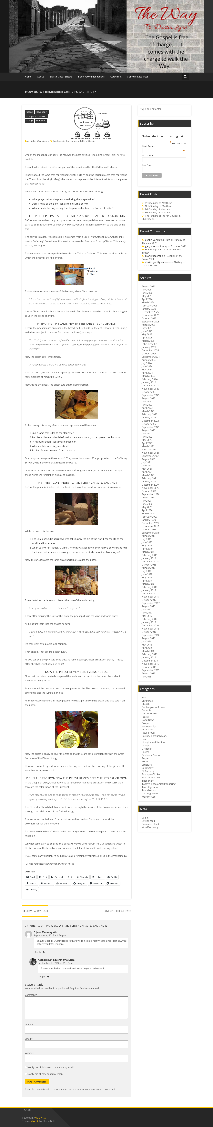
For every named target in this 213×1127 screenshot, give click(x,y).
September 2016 (151, 635)
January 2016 (149, 657)
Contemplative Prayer (153, 707)
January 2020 (149, 519)
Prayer (145, 758)
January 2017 (149, 622)
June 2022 (147, 436)
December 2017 (150, 593)
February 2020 (149, 516)
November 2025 (150, 315)
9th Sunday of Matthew (157, 209)
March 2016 (148, 651)
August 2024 (148, 360)
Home (28, 76)
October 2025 (149, 318)
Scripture (147, 764)
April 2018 (147, 580)
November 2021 (150, 452)
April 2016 (147, 647)
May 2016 (147, 644)
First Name (147, 155)
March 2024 (148, 376)
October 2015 (149, 667)
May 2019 (147, 545)
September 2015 (151, 670)
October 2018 (149, 564)
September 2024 (151, 356)
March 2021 (148, 475)
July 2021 (146, 462)
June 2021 (147, 465)
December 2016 (150, 625)
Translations (149, 790)
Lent (144, 739)
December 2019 (150, 523)
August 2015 (148, 673)
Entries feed (148, 820)
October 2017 (149, 599)
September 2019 (151, 532)
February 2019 (149, 555)
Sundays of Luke (151, 774)
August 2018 (148, 567)
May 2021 (147, 468)
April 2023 (147, 408)
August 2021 (148, 459)
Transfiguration (150, 787)
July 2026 (146, 289)
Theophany (148, 780)
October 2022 (149, 424)
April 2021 (147, 472)
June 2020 (147, 503)
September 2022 (151, 427)
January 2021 (149, 481)
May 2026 (147, 296)
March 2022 (148, 446)
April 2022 (147, 443)
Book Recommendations (91, 76)
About (40, 76)
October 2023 (149, 392)
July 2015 (146, 676)
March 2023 (148, 411)
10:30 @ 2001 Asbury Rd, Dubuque (91, 843)
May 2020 (147, 507)
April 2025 (147, 337)
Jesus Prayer (148, 732)
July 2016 (146, 641)
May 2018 (147, 577)
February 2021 (149, 478)
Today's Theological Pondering (159, 783)
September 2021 (151, 456)
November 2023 (150, 388)
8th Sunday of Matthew (157, 212)
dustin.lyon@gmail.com (38, 141)
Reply (38, 952)
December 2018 (150, 561)
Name (29, 1024)
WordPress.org (150, 827)
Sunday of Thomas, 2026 (173, 246)
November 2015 (150, 663)
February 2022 (149, 449)
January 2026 (149, 308)
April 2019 (147, 548)
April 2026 (147, 299)
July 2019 (146, 539)
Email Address (163, 146)
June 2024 (147, 366)
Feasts (145, 716)
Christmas (147, 700)
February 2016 (149, 654)
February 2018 (149, 587)
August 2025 (148, 324)
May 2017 (147, 615)
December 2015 (150, 660)
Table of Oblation (88, 141)
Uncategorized (150, 793)
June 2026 (147, 292)
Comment (31, 994)
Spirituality (147, 768)
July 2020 (146, 500)
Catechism (116, 76)
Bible (144, 697)
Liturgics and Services (36, 116)
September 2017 (151, 603)
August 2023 (148, 398)
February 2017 (149, 619)
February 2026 (149, 305)
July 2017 (146, 609)
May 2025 (147, 334)
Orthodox (40, 120)
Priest (145, 761)
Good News (148, 720)
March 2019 (148, 551)
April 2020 (147, 510)
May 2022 (147, 440)
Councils (146, 710)
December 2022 (150, 420)
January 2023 (149, 417)
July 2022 (146, 433)
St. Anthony (148, 771)
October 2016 (149, 631)
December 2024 (150, 350)
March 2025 (148, 340)
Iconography (149, 726)
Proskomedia (72, 141)
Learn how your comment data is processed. (91, 1089)
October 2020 (149, 491)
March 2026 (148, 302)
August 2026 (148, 286)
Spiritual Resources (137, 76)
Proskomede (59, 141)
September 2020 (151, 494)
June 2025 (147, 331)
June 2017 (147, 612)
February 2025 (149, 344)
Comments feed (150, 824)
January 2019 (149, 558)
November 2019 (150, 526)
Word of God (148, 796)
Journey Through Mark (154, 736)
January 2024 (149, 382)
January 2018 (149, 590)
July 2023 (146, 401)
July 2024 (146, 363)
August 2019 (148, 535)
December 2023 (150, 385)
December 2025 (150, 312)
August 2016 (148, 638)
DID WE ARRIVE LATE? (37, 911)
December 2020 (150, 484)
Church (146, 704)
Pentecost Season (151, 755)
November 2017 (150, 596)
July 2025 (146, 328)
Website (29, 1053)
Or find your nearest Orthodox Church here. (49, 863)
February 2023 (149, 414)
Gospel (29, 111)
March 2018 (148, 583)
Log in (145, 817)
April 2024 (147, 372)
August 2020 (148, 497)
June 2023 (147, 404)
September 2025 (151, 321)
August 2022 (148, 430)
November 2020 (150, 488)
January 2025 (149, 347)
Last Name (147, 165)
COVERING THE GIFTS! (116, 911)
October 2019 (149, 529)
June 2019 (147, 542)
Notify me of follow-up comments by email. (50, 1067)
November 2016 (150, 628)
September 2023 (151, 395)
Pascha (145, 752)
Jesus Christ (41, 111)
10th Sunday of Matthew (158, 206)
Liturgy (29, 120)
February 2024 (149, 379)
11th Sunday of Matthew (158, 203)
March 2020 (148, 513)
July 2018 (146, 571)
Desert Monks (149, 713)
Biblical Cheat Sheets (61, 76)
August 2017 (148, 606)
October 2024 (149, 353)
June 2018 (147, 574)
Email (29, 1038)
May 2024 (147, 369)
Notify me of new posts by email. (45, 1074)
